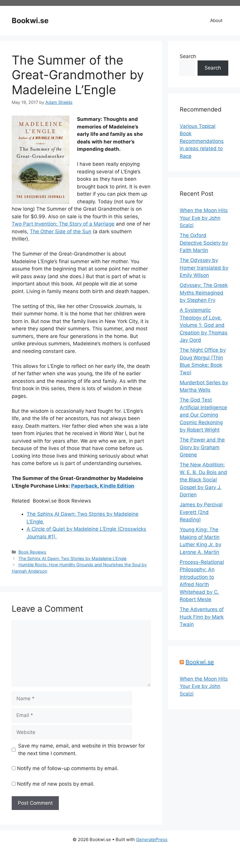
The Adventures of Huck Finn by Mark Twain (202, 616)
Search (188, 56)
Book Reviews (32, 551)
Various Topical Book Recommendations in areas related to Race (202, 141)
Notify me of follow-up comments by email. (68, 768)
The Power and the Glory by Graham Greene (202, 447)
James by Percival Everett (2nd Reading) (201, 512)
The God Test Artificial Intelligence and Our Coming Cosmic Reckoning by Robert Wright (203, 415)
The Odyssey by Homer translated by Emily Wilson (204, 267)
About (216, 20)
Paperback (84, 486)
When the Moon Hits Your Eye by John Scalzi (204, 217)
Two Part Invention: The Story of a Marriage (63, 224)
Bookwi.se (30, 20)
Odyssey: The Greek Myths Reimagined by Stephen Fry (204, 292)
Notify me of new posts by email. (56, 784)
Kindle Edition (117, 486)
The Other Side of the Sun (60, 231)
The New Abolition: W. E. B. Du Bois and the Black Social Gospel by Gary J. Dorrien (203, 480)
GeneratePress (151, 839)
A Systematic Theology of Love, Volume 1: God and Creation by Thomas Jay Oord (203, 325)
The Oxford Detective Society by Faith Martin (204, 242)
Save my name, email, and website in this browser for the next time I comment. (81, 749)
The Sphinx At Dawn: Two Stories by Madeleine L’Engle (72, 558)
